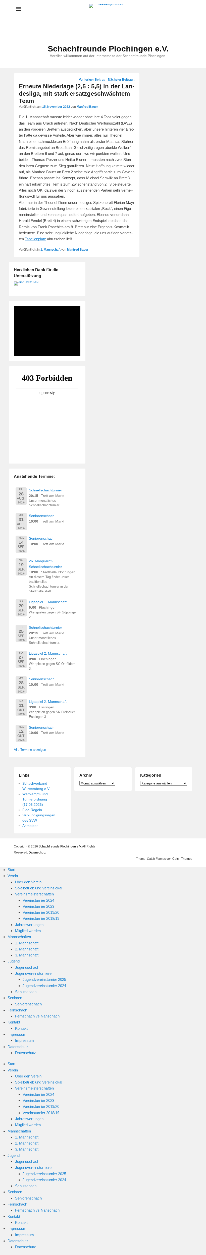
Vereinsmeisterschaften (34, 894)
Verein (13, 876)
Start (11, 870)
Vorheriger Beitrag (90, 79)
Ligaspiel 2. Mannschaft (48, 653)
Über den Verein (28, 882)
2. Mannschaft (26, 949)
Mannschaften (19, 937)
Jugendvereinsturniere (33, 973)
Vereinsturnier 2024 (38, 900)
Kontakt (14, 1022)
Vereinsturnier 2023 (38, 906)
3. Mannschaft (26, 955)
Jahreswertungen (29, 925)
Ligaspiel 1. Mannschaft (48, 602)
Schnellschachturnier (45, 490)
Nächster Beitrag (122, 79)
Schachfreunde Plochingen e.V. (108, 48)
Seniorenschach (42, 516)
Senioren (15, 998)
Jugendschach (27, 967)
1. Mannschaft (50, 249)
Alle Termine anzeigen (30, 750)
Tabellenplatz (35, 239)
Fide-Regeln (32, 810)
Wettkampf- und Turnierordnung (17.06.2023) (35, 799)
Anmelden (30, 826)
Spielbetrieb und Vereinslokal (38, 888)
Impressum (17, 1034)
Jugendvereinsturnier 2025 (44, 979)
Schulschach (25, 992)
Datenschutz (37, 852)
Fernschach (17, 1010)
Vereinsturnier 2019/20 (41, 912)
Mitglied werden (28, 931)
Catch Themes (182, 859)
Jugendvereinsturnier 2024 (44, 986)
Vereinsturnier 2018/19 (41, 918)
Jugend (14, 961)
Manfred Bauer (87, 106)
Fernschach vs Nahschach (37, 1016)
